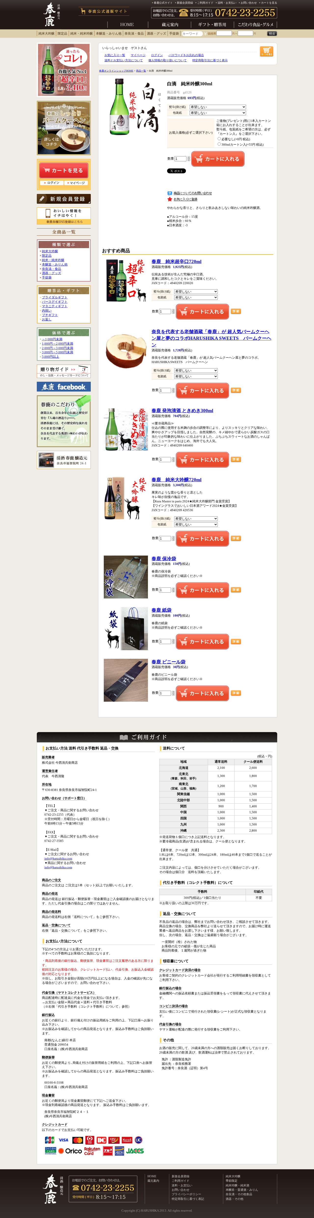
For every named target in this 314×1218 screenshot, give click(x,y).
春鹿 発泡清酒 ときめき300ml (182, 410)
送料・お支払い (227, 2)
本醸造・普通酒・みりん (242, 1189)
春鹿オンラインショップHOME (116, 70)
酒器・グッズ (156, 33)
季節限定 (231, 1180)
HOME (151, 1176)
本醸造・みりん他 (108, 33)
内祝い (47, 310)
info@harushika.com (58, 858)
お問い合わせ (249, 2)
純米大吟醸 (46, 33)
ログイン (157, 55)
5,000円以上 (50, 356)
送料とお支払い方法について (124, 60)
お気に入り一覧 (115, 55)
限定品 (62, 33)
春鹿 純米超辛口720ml (176, 261)
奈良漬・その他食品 (239, 1194)
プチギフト (50, 315)
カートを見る (269, 2)
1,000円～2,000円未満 (57, 343)
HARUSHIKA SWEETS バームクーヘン (211, 338)
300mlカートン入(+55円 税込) (242, 144)
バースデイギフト (54, 302)
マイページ (138, 55)
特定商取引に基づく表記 (188, 1198)
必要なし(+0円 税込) (236, 139)
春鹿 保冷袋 (164, 558)
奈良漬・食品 (134, 33)
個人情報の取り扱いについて (167, 60)
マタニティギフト (54, 306)
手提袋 (174, 33)
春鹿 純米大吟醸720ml (176, 479)
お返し (47, 319)
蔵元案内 (153, 1180)
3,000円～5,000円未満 (57, 352)
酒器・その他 (234, 1198)
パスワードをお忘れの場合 (186, 55)
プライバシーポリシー (186, 1194)
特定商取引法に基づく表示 (210, 60)
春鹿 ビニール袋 (168, 661)
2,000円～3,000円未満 (57, 348)
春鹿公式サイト (163, 2)
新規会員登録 (185, 2)
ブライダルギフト (54, 297)
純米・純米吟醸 (81, 33)
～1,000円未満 (52, 339)
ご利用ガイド (205, 2)
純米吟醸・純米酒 (237, 1185)
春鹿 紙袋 (161, 610)
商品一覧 (141, 70)
